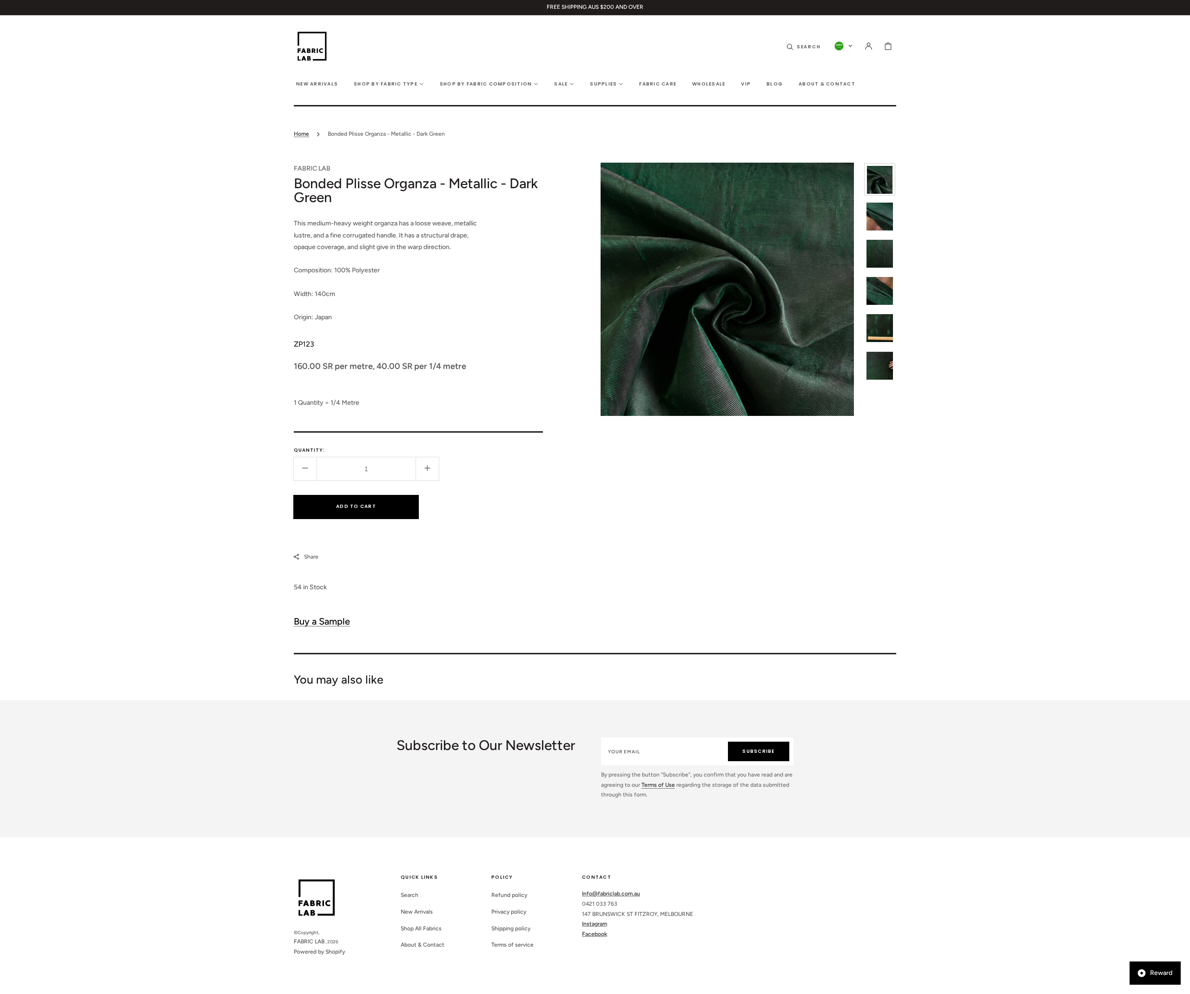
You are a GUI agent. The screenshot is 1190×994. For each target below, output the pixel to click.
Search (409, 895)
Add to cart (356, 505)
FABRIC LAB (309, 941)
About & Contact (422, 944)
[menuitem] (317, 83)
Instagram (594, 924)
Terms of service (512, 944)
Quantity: (309, 449)
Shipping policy (510, 928)
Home (301, 134)
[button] (804, 46)
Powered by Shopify (319, 951)
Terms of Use (658, 785)
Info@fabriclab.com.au (611, 893)
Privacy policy (508, 911)
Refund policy (509, 895)
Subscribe (758, 751)
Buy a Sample (322, 621)
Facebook (594, 934)
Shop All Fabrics (421, 928)
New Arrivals (417, 911)
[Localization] (843, 46)
